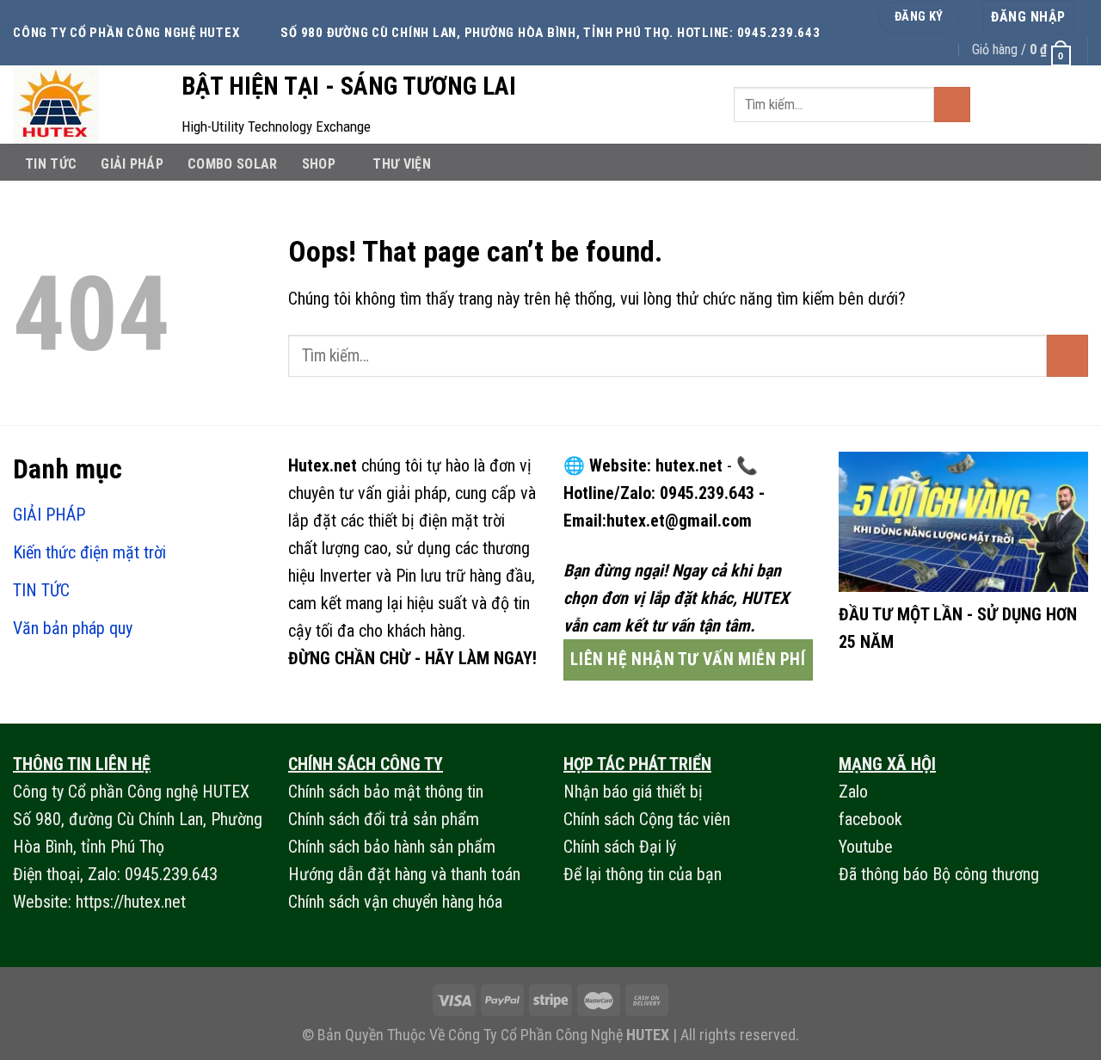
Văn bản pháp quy (72, 628)
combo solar (233, 164)
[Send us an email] (1046, 104)
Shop (318, 164)
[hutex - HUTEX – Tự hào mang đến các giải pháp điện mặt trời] (84, 104)
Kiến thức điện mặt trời (89, 552)
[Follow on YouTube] (1074, 104)
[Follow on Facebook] (990, 104)
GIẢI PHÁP (132, 164)
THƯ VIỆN (401, 164)
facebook (870, 819)
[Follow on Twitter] (1017, 104)
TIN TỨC (51, 164)
